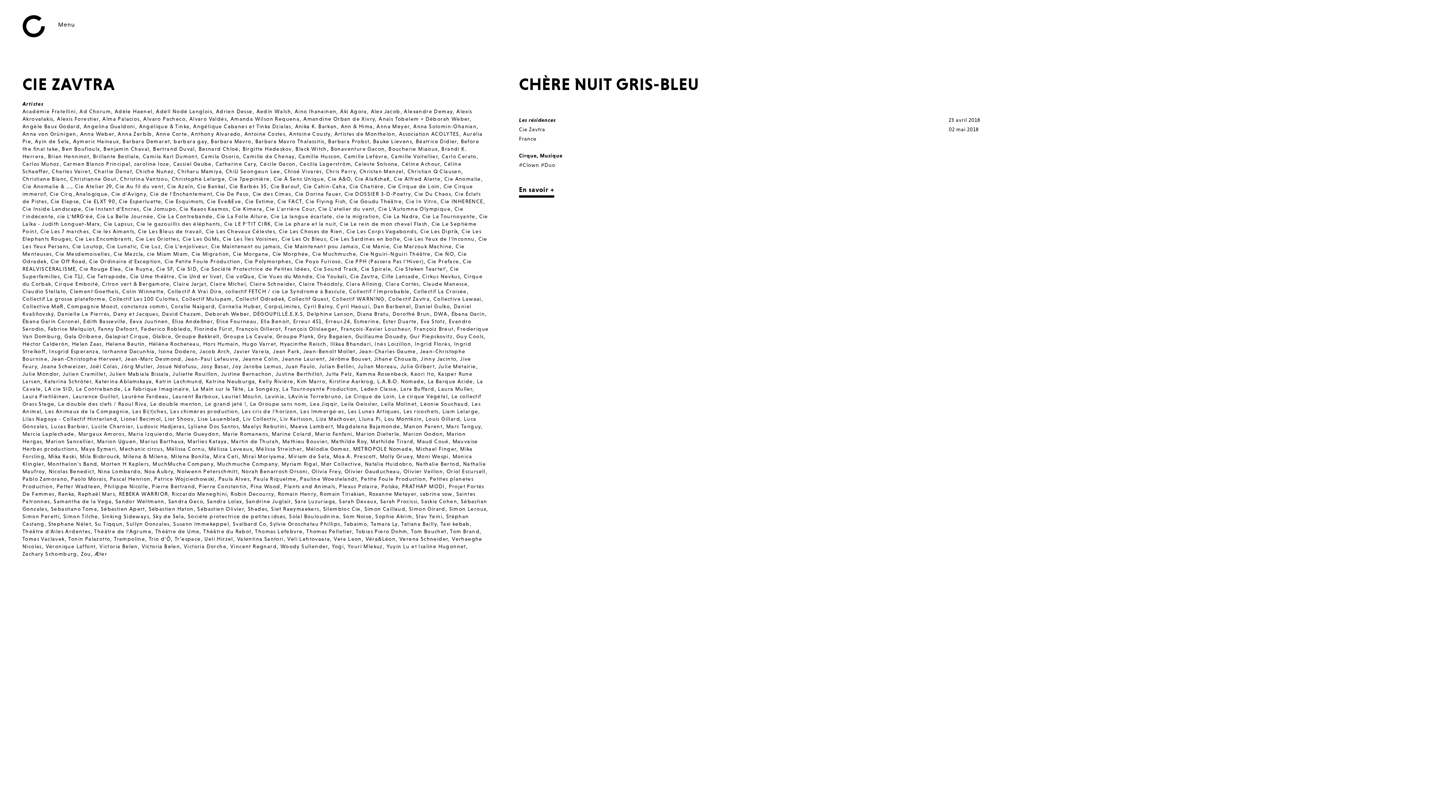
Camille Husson (319, 156)
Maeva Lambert (311, 426)
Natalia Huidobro (388, 464)
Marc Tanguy (463, 426)
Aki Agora (353, 111)
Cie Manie (376, 246)
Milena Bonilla (190, 456)
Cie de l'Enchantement (181, 194)
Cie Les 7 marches (64, 231)
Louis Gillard (443, 419)
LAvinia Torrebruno (315, 396)
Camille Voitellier (414, 156)
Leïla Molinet (399, 404)
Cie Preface (443, 261)
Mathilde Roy (349, 441)
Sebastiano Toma (74, 509)
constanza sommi (144, 306)
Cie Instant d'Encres (112, 209)
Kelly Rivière (276, 381)
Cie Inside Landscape (51, 209)
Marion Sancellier (69, 441)
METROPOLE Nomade (382, 449)
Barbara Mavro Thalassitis (290, 141)
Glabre (162, 336)
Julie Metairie (457, 366)
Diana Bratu (373, 314)
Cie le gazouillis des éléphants (178, 224)
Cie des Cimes (272, 194)
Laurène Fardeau (145, 396)
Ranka (66, 494)
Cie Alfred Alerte (417, 179)
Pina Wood (265, 486)
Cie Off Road (68, 261)
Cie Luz (151, 246)
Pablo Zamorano (45, 479)
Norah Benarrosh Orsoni (275, 471)
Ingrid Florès (432, 344)
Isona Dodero (177, 351)
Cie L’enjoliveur (186, 246)
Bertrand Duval (174, 149)
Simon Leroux (468, 509)
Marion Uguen (116, 441)
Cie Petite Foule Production (203, 261)
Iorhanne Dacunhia (128, 351)
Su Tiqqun (109, 524)
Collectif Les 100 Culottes (143, 299)
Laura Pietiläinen (45, 396)
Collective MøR (43, 306)
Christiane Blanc (44, 179)
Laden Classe (379, 389)
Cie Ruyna (139, 269)
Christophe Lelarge (198, 179)
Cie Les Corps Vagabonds (381, 231)
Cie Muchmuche (334, 254)
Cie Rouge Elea (101, 269)
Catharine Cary (236, 164)
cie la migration (357, 216)
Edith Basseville (104, 321)
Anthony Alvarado (215, 134)
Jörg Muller (137, 366)
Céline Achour (421, 164)
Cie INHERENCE (462, 201)
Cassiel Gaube (192, 164)
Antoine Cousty (310, 134)
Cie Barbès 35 (248, 186)
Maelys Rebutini (264, 426)
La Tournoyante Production (319, 389)
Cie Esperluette (140, 201)
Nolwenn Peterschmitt (207, 471)
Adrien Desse (234, 111)
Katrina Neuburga (230, 381)
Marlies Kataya (207, 441)
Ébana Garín (468, 314)
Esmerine (366, 321)
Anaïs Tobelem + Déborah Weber (424, 119)
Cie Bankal (211, 186)
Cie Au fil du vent (140, 186)
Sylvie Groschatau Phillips (305, 524)
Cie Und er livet (200, 276)
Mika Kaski (62, 456)
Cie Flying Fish (326, 201)
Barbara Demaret (146, 141)
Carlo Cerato (459, 156)
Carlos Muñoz (41, 164)
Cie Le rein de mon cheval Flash (384, 224)
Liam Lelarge (460, 411)
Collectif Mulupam (207, 299)
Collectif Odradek (260, 299)
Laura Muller (455, 389)
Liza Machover (335, 419)
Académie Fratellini (49, 111)
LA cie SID (58, 389)
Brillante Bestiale (116, 156)
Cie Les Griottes (157, 239)
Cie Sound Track (335, 269)
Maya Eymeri (98, 449)
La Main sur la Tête (218, 389)
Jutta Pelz (339, 374)
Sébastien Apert (123, 509)
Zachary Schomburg (49, 554)
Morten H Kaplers (125, 464)
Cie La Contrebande (185, 216)
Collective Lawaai (458, 299)
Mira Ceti (225, 456)
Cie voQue (240, 276)
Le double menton (175, 404)
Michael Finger (436, 449)
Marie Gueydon (197, 434)
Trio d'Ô (160, 539)
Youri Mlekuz (365, 546)
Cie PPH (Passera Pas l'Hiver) (384, 261)
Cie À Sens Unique (299, 179)
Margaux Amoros (101, 434)
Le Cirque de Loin (370, 396)
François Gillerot (258, 329)
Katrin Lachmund (179, 381)
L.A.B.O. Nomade (400, 381)
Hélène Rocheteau (174, 344)
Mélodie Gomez (328, 449)
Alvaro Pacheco (164, 119)
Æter (101, 554)
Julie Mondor (40, 374)
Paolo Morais (88, 479)
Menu (66, 24)
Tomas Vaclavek (43, 539)
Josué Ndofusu (177, 366)
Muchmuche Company (247, 464)
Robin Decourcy (252, 494)
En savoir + (536, 190)
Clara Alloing (364, 284)
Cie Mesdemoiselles (83, 254)
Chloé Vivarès (303, 171)
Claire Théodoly (320, 284)
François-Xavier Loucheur (376, 329)
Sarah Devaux (357, 501)
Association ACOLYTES (429, 134)
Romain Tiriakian (342, 494)
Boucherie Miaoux (413, 149)
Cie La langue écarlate (302, 216)
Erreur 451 (307, 321)
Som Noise (357, 516)
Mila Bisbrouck (100, 456)
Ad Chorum (95, 111)
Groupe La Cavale (248, 336)
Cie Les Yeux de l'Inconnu (439, 239)
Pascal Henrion (130, 479)
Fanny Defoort (117, 329)
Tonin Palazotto (89, 539)
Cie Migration (210, 254)
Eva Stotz (433, 321)
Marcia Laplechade (48, 434)
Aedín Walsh (273, 111)
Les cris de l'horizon (269, 411)
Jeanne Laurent (303, 359)
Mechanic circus (141, 449)
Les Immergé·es (322, 411)
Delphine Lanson (330, 314)
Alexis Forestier (78, 119)
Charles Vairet (71, 171)
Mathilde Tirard (391, 441)
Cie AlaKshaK (372, 179)
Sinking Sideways (125, 516)
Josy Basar (215, 366)
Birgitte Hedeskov (267, 149)
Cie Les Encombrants (103, 239)
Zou (86, 554)
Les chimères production (204, 411)
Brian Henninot (69, 156)
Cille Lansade (400, 276)
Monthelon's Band (72, 464)
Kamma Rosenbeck (381, 374)
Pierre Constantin (223, 486)
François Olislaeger (311, 329)
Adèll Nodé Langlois (184, 111)
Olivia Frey (326, 471)
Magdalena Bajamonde (368, 426)
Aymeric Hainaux (96, 141)
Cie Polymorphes (267, 261)
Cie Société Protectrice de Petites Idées (255, 269)
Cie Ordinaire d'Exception (125, 261)
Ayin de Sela (52, 141)
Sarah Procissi (399, 501)
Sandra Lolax (224, 501)
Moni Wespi (433, 456)
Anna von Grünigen (49, 134)
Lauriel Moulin (241, 396)
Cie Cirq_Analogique (79, 194)
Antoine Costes (265, 134)
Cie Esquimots (184, 201)
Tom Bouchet (428, 531)
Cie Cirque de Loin (414, 186)
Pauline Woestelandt (328, 479)
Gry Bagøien (335, 336)
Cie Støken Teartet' (421, 269)
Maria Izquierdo (150, 434)
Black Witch (311, 149)
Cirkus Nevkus (441, 276)
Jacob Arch (215, 351)
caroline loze (152, 164)
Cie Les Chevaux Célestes (241, 231)
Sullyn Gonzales (148, 524)
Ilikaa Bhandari (350, 344)
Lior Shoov (179, 419)
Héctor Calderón (45, 344)
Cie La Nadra (400, 216)
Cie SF (164, 269)
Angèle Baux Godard (51, 126)
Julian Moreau (377, 366)
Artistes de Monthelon (364, 134)
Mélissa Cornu (185, 449)
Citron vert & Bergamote (136, 284)
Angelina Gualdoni (109, 126)
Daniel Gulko (432, 306)
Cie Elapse (65, 201)
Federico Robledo (165, 329)
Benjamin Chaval (126, 149)
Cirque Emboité (76, 284)
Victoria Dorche (205, 546)
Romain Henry (297, 494)
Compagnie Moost (92, 306)
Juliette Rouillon (195, 374)
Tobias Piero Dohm (382, 531)
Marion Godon (423, 434)
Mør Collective (341, 464)
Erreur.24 (338, 321)
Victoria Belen (118, 546)
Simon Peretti (41, 516)
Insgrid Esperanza (74, 351)
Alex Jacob (385, 111)
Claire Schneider (272, 284)
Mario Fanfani (333, 434)
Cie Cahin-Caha (324, 186)
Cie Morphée (291, 254)
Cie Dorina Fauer (318, 194)
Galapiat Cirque (127, 336)
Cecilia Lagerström (325, 164)
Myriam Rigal (300, 464)
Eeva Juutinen (149, 321)
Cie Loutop (87, 246)
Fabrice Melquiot (71, 329)
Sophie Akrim (393, 516)
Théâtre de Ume (177, 531)
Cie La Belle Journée (125, 216)
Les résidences (537, 120)
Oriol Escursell (466, 471)
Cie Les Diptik (439, 231)
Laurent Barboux (195, 396)
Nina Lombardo (119, 471)
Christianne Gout (93, 179)
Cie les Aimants (113, 231)
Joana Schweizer (63, 366)
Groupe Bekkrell (197, 336)
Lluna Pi (370, 419)
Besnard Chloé (219, 149)
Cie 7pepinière (249, 179)
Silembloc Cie (342, 509)
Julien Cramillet (84, 374)
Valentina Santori (260, 539)
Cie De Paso (232, 194)
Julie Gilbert (417, 366)
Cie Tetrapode (106, 276)
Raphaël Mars (96, 494)
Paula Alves (234, 479)
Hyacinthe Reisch (303, 344)
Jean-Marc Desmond (153, 359)
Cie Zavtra (364, 276)
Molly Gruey (396, 456)
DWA (441, 314)
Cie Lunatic (121, 246)
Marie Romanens (245, 434)
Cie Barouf (285, 186)
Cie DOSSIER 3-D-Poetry (378, 194)
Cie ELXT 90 (99, 201)
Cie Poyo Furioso (318, 261)
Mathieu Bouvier (304, 441)
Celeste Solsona (376, 164)
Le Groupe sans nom (278, 404)
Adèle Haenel (134, 111)
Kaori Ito (422, 374)
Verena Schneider (423, 539)
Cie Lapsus (118, 224)
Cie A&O (339, 179)
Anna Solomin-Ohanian (445, 126)
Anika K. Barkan (316, 126)
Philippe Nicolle (126, 486)
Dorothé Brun (411, 314)
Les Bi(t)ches (149, 411)
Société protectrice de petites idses (236, 516)
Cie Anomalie (462, 179)
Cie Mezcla (128, 254)
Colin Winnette (143, 291)
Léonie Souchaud (444, 404)
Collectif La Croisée (440, 291)
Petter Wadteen (79, 486)
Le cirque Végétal (423, 396)
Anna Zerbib (135, 134)
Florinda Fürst (213, 329)
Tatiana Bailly (419, 524)
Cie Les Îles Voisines (250, 239)
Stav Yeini (429, 516)
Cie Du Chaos (432, 194)
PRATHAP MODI (423, 486)
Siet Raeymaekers (295, 509)
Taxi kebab (455, 524)
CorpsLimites (282, 306)
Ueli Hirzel (218, 539)
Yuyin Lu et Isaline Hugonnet (426, 546)
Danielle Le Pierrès (83, 314)
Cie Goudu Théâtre (376, 201)
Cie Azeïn (180, 186)
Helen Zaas (87, 344)
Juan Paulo (300, 366)
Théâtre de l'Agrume (123, 531)
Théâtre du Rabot (227, 531)
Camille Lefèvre (365, 156)
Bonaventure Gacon (358, 149)
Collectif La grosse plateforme (63, 299)
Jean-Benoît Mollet (329, 351)
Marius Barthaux (162, 441)
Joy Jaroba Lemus (256, 366)
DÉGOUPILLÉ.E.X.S (278, 314)
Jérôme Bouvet (349, 359)
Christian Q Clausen (435, 171)
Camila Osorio (220, 156)
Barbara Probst (348, 141)
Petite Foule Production (393, 479)
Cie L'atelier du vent (346, 209)
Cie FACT (290, 201)
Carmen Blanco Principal (96, 164)
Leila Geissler (359, 404)
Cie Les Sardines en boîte (365, 239)
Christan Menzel (382, 171)
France (528, 139)
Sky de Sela (168, 516)
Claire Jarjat (189, 284)
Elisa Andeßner (192, 321)
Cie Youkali (331, 276)
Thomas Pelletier (329, 531)
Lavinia (275, 396)
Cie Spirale (376, 269)
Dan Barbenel (392, 306)
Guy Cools (470, 336)
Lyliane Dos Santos (213, 426)
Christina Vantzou (144, 179)
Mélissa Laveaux (230, 449)
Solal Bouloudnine (314, 516)
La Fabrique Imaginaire (156, 389)
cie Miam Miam (167, 254)
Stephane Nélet (70, 524)
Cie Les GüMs (201, 239)
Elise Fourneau (236, 321)
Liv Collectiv (259, 419)
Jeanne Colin (261, 359)
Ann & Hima (357, 126)
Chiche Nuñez (155, 171)
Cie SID (187, 269)
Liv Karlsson (296, 419)
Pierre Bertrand (173, 486)
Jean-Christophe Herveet (86, 359)
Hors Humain (220, 344)
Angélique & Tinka (164, 126)
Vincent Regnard (253, 546)
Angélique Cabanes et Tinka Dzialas (242, 126)
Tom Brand (465, 531)
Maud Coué (433, 441)
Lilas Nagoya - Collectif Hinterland (69, 419)
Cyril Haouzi (353, 306)
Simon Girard (427, 509)
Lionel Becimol (141, 419)
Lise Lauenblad (219, 419)
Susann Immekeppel (201, 524)
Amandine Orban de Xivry (339, 119)
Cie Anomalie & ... (46, 186)
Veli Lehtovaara (308, 539)
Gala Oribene (83, 336)
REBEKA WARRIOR (143, 494)
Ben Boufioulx (81, 149)
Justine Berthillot (299, 374)
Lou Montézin (403, 419)
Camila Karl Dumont (170, 156)
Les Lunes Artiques (374, 411)
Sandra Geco (185, 501)
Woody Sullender (304, 546)
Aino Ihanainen (316, 111)
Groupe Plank (295, 336)
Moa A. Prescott (354, 456)
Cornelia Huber (240, 306)
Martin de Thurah (255, 441)
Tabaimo (355, 524)
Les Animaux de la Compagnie (87, 411)
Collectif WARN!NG (358, 299)
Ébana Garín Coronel (51, 321)
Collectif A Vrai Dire (195, 291)
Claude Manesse (445, 284)
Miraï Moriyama (263, 456)
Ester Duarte (400, 321)
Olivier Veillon (423, 471)
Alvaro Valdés (208, 119)
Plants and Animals (309, 486)
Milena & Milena (145, 456)
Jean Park (286, 351)
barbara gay (190, 141)
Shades (257, 509)
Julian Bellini (336, 366)
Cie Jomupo (159, 209)
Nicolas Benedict (71, 471)
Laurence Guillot (95, 396)
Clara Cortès (402, 284)
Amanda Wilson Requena (265, 119)
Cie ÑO (444, 254)
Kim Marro (311, 381)
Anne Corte (172, 134)
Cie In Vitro (421, 201)
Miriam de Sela (309, 456)
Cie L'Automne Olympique (414, 209)
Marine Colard (291, 434)
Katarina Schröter (68, 381)
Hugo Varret (259, 344)
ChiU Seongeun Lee (253, 171)
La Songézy (263, 389)
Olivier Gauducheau (372, 471)
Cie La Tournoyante (449, 216)
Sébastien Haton (171, 509)
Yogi (338, 546)
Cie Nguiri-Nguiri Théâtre (395, 254)
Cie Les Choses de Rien (311, 231)
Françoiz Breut (434, 329)
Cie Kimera (247, 209)
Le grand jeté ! (225, 404)
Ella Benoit (275, 321)
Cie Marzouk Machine (422, 246)
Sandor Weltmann (140, 501)
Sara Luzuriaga (315, 501)
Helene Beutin (125, 344)
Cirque (528, 156)
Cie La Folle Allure (242, 216)
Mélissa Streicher (279, 449)
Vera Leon (348, 539)
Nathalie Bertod (437, 464)
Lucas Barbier (69, 426)
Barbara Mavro (231, 141)
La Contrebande (98, 389)
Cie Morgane (250, 254)
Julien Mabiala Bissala (139, 374)
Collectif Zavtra (409, 299)
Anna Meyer (393, 126)
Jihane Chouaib (395, 359)
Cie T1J (73, 276)
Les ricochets (421, 411)
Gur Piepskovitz (431, 336)
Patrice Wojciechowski (184, 479)
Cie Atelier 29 (93, 186)
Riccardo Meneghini (199, 494)
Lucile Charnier (112, 426)
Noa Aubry (159, 471)
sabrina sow (436, 494)
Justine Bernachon (246, 374)
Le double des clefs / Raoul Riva (102, 404)
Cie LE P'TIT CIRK (247, 224)
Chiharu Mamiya (199, 171)
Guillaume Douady (381, 336)
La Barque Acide (450, 381)
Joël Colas (104, 366)
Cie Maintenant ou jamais (245, 246)
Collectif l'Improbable (379, 291)
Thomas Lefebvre (279, 531)
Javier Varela (251, 351)
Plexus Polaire (358, 486)
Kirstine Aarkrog (351, 381)
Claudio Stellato (44, 291)
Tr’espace (188, 539)
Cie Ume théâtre (152, 276)
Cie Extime (259, 201)
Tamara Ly (384, 524)
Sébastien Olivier (220, 509)
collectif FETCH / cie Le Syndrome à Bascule (285, 291)
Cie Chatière (367, 186)
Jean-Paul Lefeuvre (212, 359)
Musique (551, 156)
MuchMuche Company (183, 464)
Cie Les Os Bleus (304, 239)
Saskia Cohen (439, 501)
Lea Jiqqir (324, 404)
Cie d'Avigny (128, 194)
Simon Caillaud (385, 509)
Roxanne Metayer (393, 494)
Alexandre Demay (428, 111)
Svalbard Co (249, 524)
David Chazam (181, 314)
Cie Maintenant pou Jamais (321, 246)
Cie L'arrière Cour (290, 209)
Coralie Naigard (193, 306)
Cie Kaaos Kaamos (204, 209)
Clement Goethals (94, 291)
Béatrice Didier (436, 141)
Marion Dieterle (377, 434)
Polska (389, 486)
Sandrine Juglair (268, 501)
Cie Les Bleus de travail (170, 231)
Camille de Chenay (269, 156)
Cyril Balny (318, 306)
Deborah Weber (227, 314)
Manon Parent (423, 426)
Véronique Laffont (71, 546)
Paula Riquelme (275, 479)
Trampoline (129, 539)
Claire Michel (228, 284)
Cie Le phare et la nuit (305, 224)
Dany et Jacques (135, 314)
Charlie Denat (113, 171)
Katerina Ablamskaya (123, 381)
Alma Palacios (121, 119)
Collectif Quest (308, 299)
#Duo (548, 165)
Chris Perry (341, 171)
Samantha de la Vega (83, 501)
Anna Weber (97, 134)
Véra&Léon (381, 539)
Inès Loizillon (393, 344)
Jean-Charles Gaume (387, 351)
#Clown (529, 165)
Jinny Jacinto (438, 359)
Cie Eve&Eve (224, 201)
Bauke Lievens (392, 141)
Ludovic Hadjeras (160, 426)
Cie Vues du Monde (285, 276)
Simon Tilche (80, 516)
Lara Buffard (417, 389)
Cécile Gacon (278, 164)
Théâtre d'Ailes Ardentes (56, 531)
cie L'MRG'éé (75, 216)
